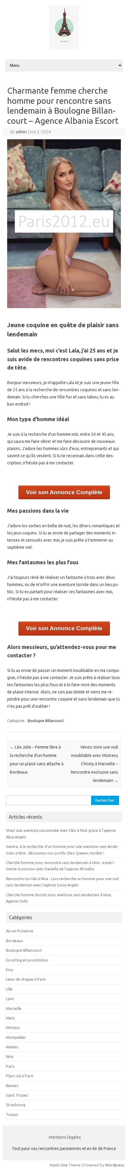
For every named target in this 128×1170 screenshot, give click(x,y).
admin (21, 131)
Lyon (10, 998)
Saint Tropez (17, 1095)
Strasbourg (15, 1105)
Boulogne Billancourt (46, 720)
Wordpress (114, 1165)
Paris (10, 1066)
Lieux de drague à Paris (26, 979)
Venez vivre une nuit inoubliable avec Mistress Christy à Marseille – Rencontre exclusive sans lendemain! (94, 764)
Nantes (12, 1047)
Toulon (12, 1114)
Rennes (12, 1086)
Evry (9, 969)
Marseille (13, 1008)
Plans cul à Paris (19, 1076)
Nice (9, 1056)
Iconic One (59, 1165)
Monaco (13, 1027)
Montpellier (16, 1037)
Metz (10, 1018)
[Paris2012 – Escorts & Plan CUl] (64, 48)
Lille (9, 989)
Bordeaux (14, 941)
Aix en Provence (19, 931)
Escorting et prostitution (27, 960)
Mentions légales (65, 1137)
